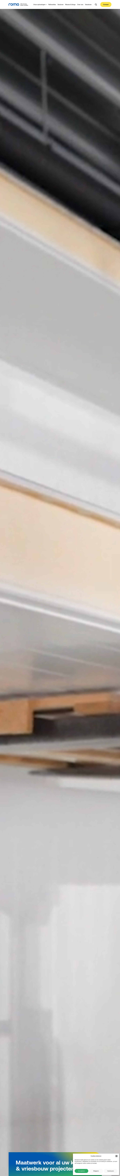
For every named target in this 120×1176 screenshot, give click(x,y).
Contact (106, 4)
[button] (116, 1156)
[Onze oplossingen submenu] (46, 4)
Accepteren (81, 1171)
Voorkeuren (110, 1171)
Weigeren (96, 1171)
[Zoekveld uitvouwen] (96, 4)
